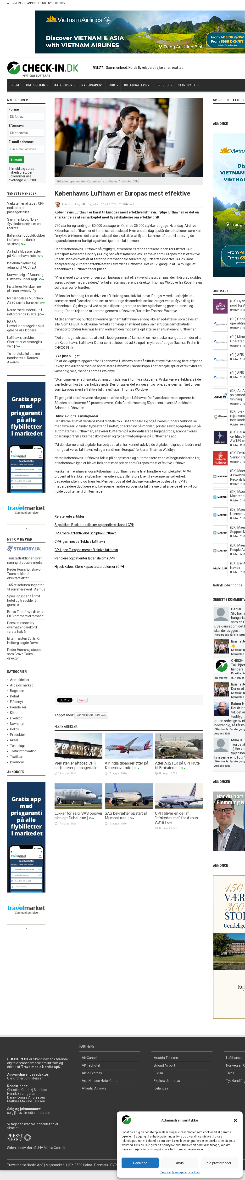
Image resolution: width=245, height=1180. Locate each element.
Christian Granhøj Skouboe (27, 1090)
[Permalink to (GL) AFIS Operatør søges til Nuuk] (220, 366)
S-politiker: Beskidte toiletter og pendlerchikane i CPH (94, 525)
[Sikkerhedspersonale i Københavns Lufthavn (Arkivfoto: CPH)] (129, 176)
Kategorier (63, 85)
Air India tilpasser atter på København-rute (126, 765)
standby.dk (186, 85)
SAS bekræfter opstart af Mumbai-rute (126, 815)
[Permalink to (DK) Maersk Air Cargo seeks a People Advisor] (220, 557)
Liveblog (16, 718)
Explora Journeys (167, 1081)
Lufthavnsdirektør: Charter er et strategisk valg (24, 342)
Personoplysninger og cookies (180, 1172)
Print (131, 204)
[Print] (126, 204)
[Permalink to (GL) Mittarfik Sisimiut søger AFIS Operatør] (220, 348)
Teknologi (17, 746)
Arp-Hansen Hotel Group (100, 1081)
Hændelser (18, 707)
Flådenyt (16, 702)
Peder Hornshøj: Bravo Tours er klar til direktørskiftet (24, 574)
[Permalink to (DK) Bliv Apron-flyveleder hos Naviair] (220, 575)
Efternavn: (17, 126)
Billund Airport (164, 1065)
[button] (235, 1120)
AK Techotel (91, 1065)
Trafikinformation (23, 751)
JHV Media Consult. (51, 1148)
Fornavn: (15, 109)
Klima (14, 713)
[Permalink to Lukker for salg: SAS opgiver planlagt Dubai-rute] (78, 807)
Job (112, 85)
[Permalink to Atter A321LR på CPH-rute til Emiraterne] (179, 757)
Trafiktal (16, 757)
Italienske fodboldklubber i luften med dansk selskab (26, 240)
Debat (14, 696)
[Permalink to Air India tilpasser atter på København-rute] (129, 757)
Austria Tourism (166, 1058)
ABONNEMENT (16, 3)
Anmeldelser (19, 680)
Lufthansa (234, 1058)
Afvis (180, 1163)
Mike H (236, 740)
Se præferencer (219, 1163)
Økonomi (17, 762)
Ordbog (162, 85)
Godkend (140, 1163)
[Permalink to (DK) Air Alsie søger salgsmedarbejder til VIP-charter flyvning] (220, 402)
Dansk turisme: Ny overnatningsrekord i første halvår (22, 627)
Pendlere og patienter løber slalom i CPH (85, 558)
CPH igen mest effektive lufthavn (80, 541)
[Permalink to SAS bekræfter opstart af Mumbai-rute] (129, 807)
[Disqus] (129, 632)
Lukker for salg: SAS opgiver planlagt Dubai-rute (78, 815)
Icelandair (161, 1088)
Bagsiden (93, 204)
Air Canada (90, 1058)
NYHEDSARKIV (91, 85)
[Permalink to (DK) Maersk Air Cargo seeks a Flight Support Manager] (220, 539)
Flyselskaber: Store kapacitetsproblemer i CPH (89, 567)
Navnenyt (17, 724)
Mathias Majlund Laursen (26, 1101)
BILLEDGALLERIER (136, 85)
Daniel (236, 609)
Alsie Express (92, 1073)
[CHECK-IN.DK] (42, 73)
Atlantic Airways (94, 1088)
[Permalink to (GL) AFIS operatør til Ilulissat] (220, 384)
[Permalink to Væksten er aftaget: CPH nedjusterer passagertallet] (78, 757)
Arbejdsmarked (21, 685)
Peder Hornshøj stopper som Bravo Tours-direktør (25, 654)
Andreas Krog (72, 204)
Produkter (17, 735)
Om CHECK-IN (35, 85)
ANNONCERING (36, 3)
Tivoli (230, 1073)
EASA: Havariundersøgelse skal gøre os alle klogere (25, 326)
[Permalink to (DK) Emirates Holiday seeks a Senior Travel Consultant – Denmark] (220, 464)
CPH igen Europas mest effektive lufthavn (86, 550)
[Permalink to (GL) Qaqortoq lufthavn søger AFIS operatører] (220, 330)
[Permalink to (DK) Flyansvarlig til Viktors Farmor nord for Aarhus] (220, 312)
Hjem (15, 85)
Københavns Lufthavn (91, 715)
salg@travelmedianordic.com (29, 1113)
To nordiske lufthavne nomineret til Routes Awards (23, 358)
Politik (14, 729)
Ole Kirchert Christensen (25, 1078)
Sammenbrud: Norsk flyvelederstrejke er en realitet (144, 67)
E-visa (158, 1073)
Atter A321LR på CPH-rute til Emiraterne (177, 765)
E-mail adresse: (21, 142)
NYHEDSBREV (56, 3)
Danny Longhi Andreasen (26, 1097)
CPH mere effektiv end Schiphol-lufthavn (86, 533)
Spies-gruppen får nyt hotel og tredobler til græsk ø (23, 600)
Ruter (14, 740)
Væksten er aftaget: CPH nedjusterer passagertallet (77, 765)
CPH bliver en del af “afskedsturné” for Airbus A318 (176, 818)
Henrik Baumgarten (22, 1093)
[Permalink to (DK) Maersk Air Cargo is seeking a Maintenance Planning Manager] (220, 503)
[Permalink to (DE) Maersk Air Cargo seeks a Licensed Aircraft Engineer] (220, 521)
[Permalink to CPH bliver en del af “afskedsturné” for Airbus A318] (179, 807)
